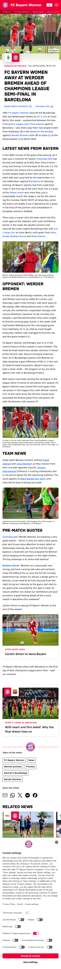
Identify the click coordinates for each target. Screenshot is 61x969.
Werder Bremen (19, 135)
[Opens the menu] (56, 5)
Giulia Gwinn (38, 236)
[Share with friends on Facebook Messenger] (27, 795)
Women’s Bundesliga (41, 131)
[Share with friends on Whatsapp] (12, 795)
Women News (38, 12)
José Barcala (10, 537)
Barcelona (34, 181)
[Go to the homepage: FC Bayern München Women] (5, 5)
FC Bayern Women (21, 12)
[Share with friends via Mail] (5, 795)
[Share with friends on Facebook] (35, 795)
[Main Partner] (49, 5)
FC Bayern (7, 12)
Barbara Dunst (18, 236)
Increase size (42, 106)
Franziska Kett (44, 159)
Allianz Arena (17, 192)
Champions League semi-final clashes (23, 124)
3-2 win (42, 116)
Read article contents (16, 106)
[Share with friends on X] (20, 795)
